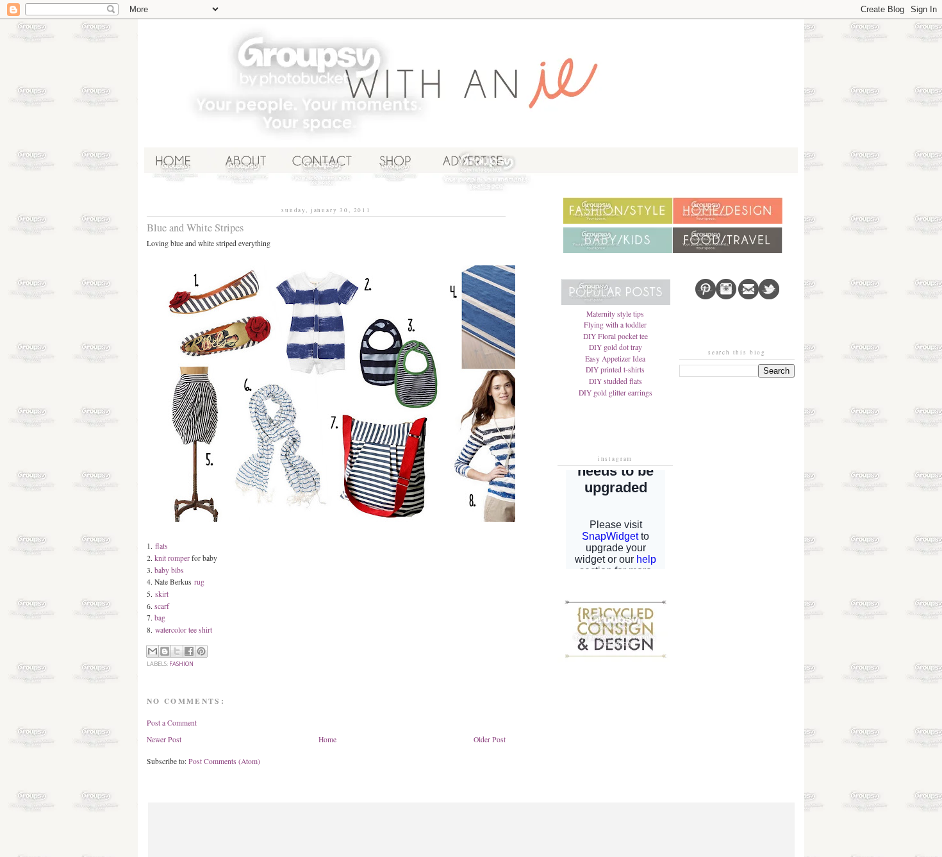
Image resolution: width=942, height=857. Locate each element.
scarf (161, 606)
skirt (162, 594)
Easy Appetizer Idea (615, 358)
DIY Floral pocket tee (615, 336)
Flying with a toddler (615, 324)
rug (199, 582)
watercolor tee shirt (183, 630)
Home (327, 739)
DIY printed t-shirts (615, 369)
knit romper (172, 558)
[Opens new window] (395, 192)
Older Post (490, 739)
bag (159, 617)
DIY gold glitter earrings (615, 392)
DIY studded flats (615, 381)
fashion (181, 664)
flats (161, 546)
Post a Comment (172, 723)
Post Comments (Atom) (224, 761)
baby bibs (169, 570)
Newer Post (164, 739)
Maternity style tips (615, 314)
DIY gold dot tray (615, 347)
